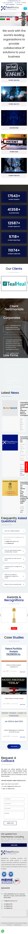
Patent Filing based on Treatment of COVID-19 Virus (14, 731)
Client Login (19, 4)
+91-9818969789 (9, 543)
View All (14, 628)
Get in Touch (26, 467)
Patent (14, 80)
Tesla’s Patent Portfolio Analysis (14, 698)
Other (14, 175)
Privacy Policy (17, 925)
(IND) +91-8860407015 (8, 2)
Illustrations (14, 128)
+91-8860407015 (8, 904)
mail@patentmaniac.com (14, 1)
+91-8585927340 (8, 906)
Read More (22, 671)
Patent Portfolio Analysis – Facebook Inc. (14, 666)
